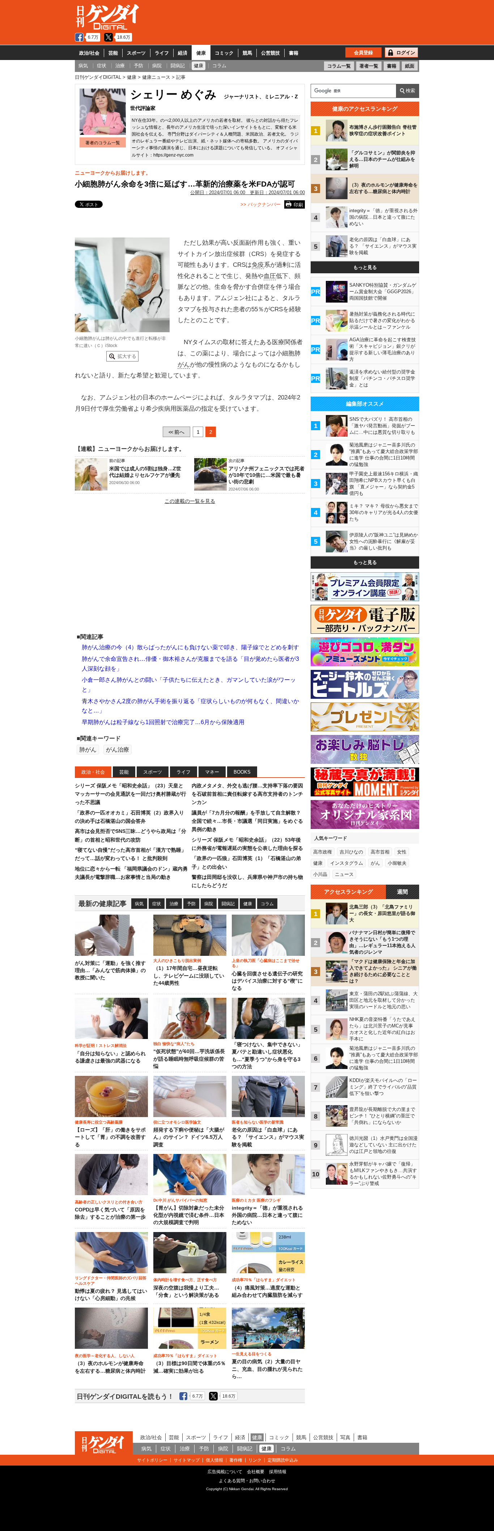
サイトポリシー (152, 1460)
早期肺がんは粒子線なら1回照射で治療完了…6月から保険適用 (163, 722)
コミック (224, 53)
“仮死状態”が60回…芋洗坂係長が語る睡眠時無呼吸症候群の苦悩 (189, 1059)
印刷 (298, 205)
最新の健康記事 (102, 903)
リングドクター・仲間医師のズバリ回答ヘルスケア (110, 1280)
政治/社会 (89, 53)
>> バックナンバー (260, 204)
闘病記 (228, 903)
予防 (191, 903)
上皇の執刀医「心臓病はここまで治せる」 (265, 963)
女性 (401, 852)
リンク (254, 1460)
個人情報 (214, 1460)
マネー (212, 772)
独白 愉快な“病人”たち (174, 1044)
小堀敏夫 (397, 863)
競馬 (247, 53)
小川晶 (320, 874)
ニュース (344, 874)
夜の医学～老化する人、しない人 (105, 1355)
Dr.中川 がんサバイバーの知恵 (180, 1200)
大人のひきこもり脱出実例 (177, 960)
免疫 (258, 264)
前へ (176, 432)
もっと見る (365, 267)
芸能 (113, 53)
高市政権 (322, 852)
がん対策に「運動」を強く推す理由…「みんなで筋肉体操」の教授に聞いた (110, 971)
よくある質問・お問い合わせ (247, 1480)
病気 (139, 903)
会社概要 (255, 1471)
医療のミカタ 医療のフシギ (256, 1200)
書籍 (293, 53)
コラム (267, 903)
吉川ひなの (351, 852)
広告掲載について (225, 1471)
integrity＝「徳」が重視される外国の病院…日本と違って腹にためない (267, 1215)
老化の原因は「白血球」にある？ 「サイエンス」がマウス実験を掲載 (268, 1137)
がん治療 (117, 750)
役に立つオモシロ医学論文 (177, 1122)
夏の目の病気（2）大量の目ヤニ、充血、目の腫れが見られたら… (267, 1369)
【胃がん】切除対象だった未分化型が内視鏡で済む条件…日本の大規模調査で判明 (188, 1215)
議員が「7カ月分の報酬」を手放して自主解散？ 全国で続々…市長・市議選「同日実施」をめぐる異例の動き (247, 821)
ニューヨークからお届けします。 (113, 173)
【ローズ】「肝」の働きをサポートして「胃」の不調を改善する (110, 1137)
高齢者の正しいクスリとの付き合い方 (108, 1202)
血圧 (270, 276)
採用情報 (277, 1471)
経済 (182, 53)
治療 (174, 903)
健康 (201, 53)
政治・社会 (93, 772)
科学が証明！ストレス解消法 (101, 1045)
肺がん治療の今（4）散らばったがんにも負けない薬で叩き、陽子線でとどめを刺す (190, 647)
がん (184, 364)
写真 (345, 1437)
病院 (208, 903)
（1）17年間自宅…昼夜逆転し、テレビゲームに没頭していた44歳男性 (188, 976)
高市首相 (380, 852)
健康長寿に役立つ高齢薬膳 (99, 1122)
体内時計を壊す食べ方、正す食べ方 (185, 1280)
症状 (156, 903)
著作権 (235, 1460)
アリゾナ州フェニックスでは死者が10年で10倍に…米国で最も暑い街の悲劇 (267, 475)
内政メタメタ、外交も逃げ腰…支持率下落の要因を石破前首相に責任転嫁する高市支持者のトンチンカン (247, 794)
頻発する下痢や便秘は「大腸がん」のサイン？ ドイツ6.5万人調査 (188, 1137)
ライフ (162, 53)
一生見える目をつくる (252, 1354)
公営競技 (270, 53)
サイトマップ (187, 1460)
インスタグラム (346, 863)
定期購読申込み (283, 1460)
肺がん (88, 750)
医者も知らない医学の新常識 (258, 1122)
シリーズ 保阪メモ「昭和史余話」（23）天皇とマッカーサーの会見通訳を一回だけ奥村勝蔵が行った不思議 (130, 794)
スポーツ (136, 53)
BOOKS (242, 772)
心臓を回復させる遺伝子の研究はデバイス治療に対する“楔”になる (267, 981)
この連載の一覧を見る (190, 501)
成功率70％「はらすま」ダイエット (264, 1280)
